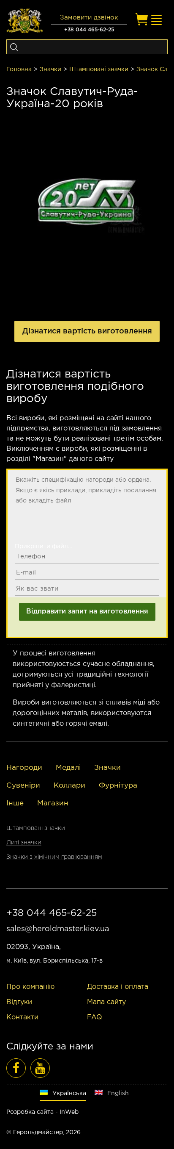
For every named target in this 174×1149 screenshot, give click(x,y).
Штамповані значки (98, 69)
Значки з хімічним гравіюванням (54, 857)
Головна (19, 69)
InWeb (69, 1112)
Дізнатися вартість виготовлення (87, 331)
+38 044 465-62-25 (89, 30)
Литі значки (23, 842)
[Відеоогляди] (40, 1068)
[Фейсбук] (16, 1068)
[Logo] (24, 20)
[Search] (13, 46)
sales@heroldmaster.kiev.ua (57, 929)
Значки (50, 69)
